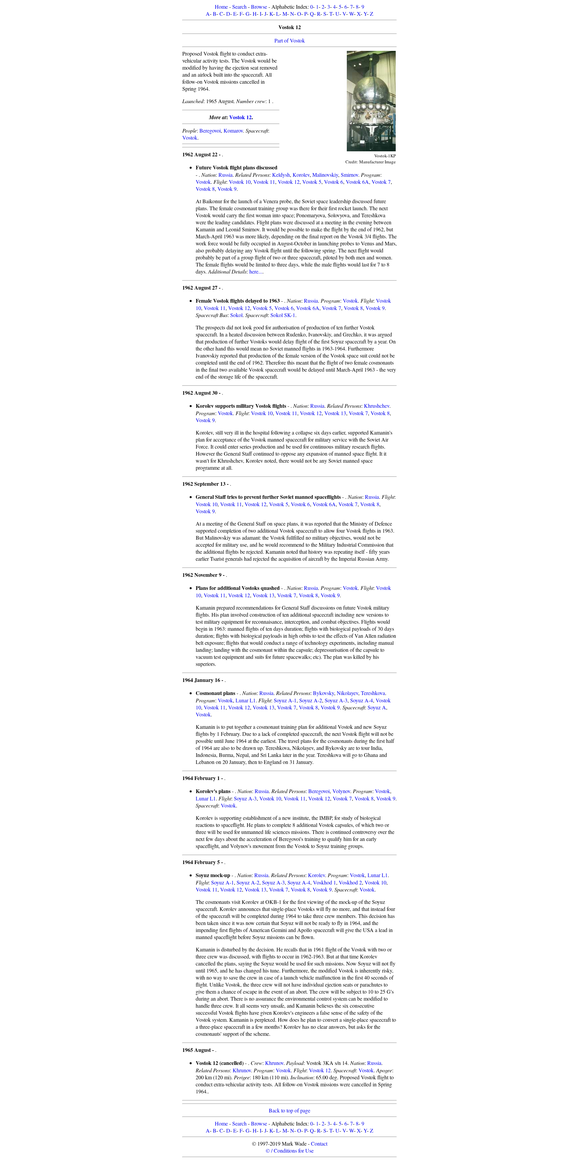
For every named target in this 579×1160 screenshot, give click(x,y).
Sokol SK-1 (282, 314)
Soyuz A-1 (285, 700)
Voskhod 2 (350, 882)
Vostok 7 (381, 181)
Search (239, 6)
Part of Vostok (289, 40)
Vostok (189, 137)
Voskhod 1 (324, 882)
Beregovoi (210, 130)
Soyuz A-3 (336, 700)
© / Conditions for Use (290, 1150)
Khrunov (274, 1062)
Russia (225, 174)
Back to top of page (289, 1110)
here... (255, 271)
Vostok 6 (333, 181)
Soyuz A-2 (310, 700)
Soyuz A (377, 707)
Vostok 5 (311, 181)
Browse (259, 6)
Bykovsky (323, 692)
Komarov (233, 130)
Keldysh (281, 174)
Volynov (341, 790)
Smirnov (349, 174)
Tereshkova (373, 692)
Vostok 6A (357, 181)
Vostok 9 (227, 188)
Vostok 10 (240, 181)
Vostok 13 (335, 412)
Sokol (236, 314)
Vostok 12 (240, 117)
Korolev (301, 174)
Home (221, 6)
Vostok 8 (205, 188)
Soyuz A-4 (361, 700)
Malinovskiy (325, 174)
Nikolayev (347, 692)
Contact (319, 1143)
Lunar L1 (246, 700)
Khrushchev (376, 405)
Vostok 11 (264, 181)
